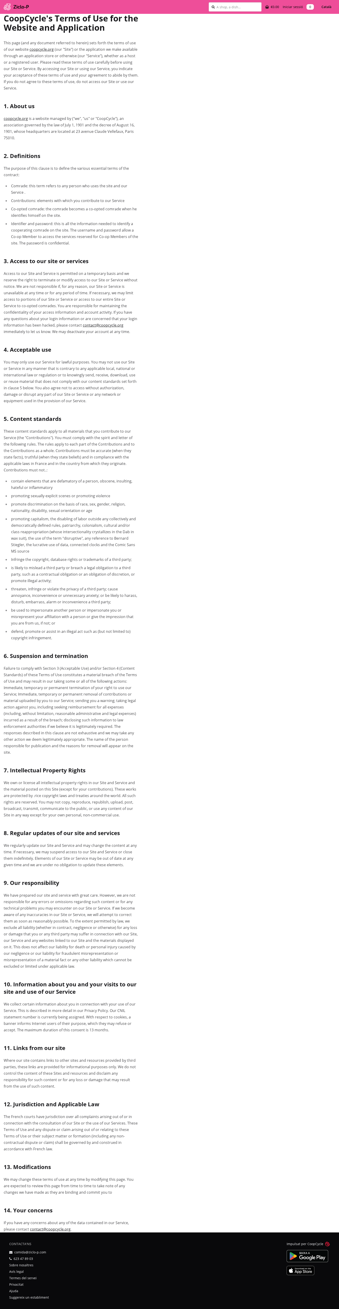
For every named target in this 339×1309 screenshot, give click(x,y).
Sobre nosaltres (21, 1265)
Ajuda (13, 1291)
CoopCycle (315, 1244)
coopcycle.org (42, 49)
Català (326, 7)
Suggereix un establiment (29, 1297)
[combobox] (238, 7)
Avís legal (16, 1271)
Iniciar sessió (293, 7)
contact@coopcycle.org (103, 325)
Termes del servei (23, 1278)
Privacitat (16, 1284)
